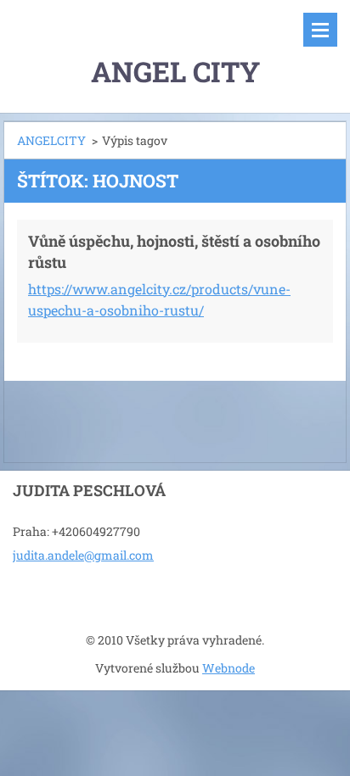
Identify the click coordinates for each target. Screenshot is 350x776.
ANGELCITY (51, 140)
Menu (320, 30)
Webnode (228, 668)
